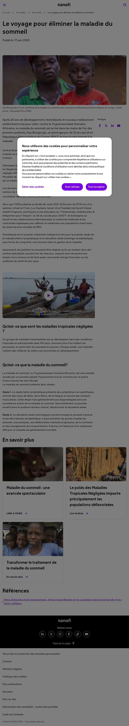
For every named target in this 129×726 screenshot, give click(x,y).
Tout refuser (72, 187)
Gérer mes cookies (33, 186)
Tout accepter (96, 187)
